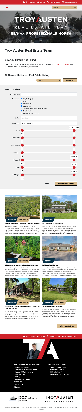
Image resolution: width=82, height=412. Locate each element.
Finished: (17, 160)
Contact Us (18, 384)
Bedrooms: (16, 138)
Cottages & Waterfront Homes (26, 369)
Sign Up (42, 2)
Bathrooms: (15, 145)
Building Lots (27, 104)
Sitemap (17, 387)
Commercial (26, 106)
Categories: (16, 99)
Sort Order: (16, 123)
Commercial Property (23, 379)
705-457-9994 (55, 2)
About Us (18, 382)
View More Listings (67, 326)
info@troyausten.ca (70, 2)
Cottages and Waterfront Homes (34, 108)
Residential (26, 111)
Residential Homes (22, 367)
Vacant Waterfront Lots (31, 113)
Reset (47, 183)
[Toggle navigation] (7, 7)
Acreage (25, 101)
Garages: (17, 152)
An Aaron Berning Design (12, 407)
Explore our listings (63, 64)
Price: (18, 130)
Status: (17, 118)
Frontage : (16, 175)
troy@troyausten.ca (57, 369)
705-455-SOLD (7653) (58, 367)
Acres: (17, 167)
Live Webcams (30, 2)
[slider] (22, 130)
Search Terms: (15, 94)
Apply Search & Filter (66, 183)
